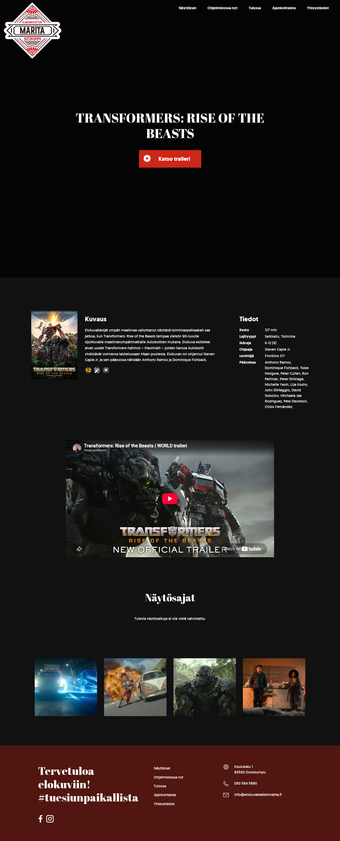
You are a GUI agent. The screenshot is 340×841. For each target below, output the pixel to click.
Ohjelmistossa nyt (222, 8)
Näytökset (187, 8)
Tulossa (255, 8)
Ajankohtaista (284, 8)
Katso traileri (174, 159)
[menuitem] (187, 8)
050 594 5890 (245, 783)
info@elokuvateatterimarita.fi (258, 794)
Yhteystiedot (318, 8)
